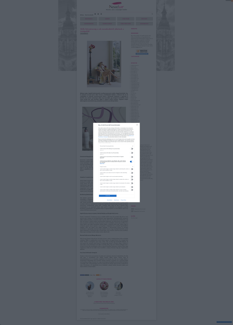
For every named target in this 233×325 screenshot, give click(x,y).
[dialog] (116, 162)
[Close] (137, 125)
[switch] (131, 149)
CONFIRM (108, 195)
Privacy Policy (123, 200)
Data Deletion (109, 200)
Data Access (116, 200)
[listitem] (116, 146)
